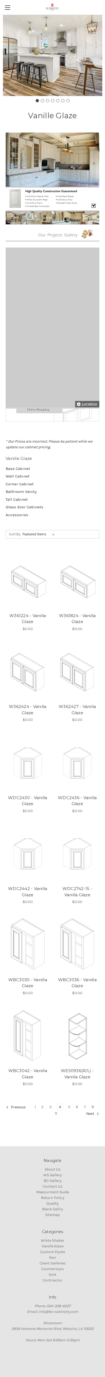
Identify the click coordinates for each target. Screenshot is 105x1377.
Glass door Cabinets (24, 507)
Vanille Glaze (53, 1246)
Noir (52, 1257)
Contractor (52, 1280)
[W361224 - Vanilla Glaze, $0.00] (27, 581)
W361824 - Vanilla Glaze (77, 618)
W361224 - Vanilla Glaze (27, 618)
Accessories (17, 514)
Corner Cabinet (20, 484)
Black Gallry (52, 1209)
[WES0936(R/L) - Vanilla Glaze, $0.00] (77, 1036)
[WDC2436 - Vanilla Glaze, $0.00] (77, 763)
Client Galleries (53, 1263)
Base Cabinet (18, 468)
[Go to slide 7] (67, 100)
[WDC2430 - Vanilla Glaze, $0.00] (27, 763)
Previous (18, 1107)
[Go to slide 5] (57, 100)
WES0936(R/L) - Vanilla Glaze (77, 1073)
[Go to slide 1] (37, 100)
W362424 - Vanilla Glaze (27, 709)
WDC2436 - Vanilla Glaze (77, 800)
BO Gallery (53, 1180)
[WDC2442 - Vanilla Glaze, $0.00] (27, 854)
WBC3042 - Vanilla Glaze (27, 1073)
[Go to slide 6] (62, 100)
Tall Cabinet (17, 499)
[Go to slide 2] (42, 100)
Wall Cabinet (18, 476)
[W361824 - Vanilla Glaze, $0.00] (77, 581)
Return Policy (52, 1197)
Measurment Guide (52, 1192)
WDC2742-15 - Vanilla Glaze (77, 891)
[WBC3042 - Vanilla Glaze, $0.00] (27, 1036)
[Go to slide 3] (47, 100)
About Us (53, 1169)
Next (90, 1114)
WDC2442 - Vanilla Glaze (27, 891)
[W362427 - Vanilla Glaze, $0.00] (77, 672)
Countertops (52, 1269)
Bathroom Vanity (21, 491)
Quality (52, 1203)
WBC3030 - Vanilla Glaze (27, 983)
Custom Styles (52, 1252)
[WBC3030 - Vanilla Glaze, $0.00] (27, 945)
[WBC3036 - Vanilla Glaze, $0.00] (77, 945)
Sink (52, 1274)
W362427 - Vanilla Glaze (77, 709)
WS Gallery (52, 1175)
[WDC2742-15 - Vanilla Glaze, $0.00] (77, 854)
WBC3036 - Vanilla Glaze (77, 983)
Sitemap (52, 1215)
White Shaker (52, 1240)
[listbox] (40, 534)
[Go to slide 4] (52, 100)
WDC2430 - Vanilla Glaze (27, 800)
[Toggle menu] (7, 7)
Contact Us (52, 1186)
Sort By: (15, 534)
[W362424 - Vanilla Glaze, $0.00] (27, 672)
